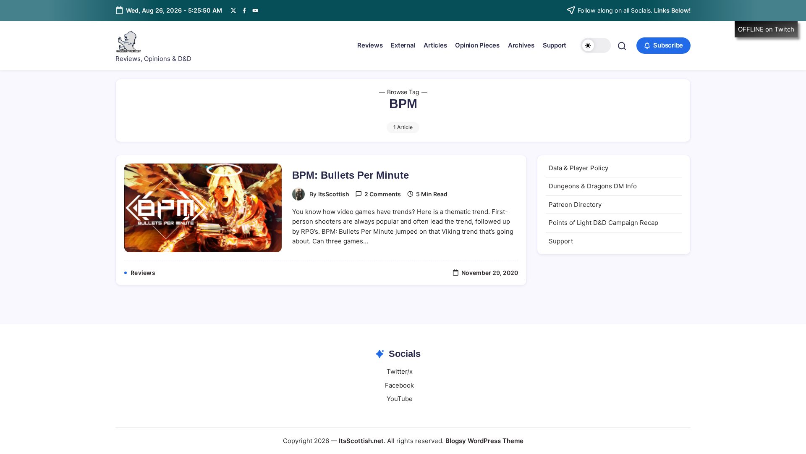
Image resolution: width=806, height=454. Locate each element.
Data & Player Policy (578, 168)
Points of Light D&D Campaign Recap (603, 223)
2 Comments (382, 194)
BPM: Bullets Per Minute (350, 175)
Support (561, 241)
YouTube (400, 399)
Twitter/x (400, 371)
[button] (596, 45)
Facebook (399, 385)
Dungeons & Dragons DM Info (593, 186)
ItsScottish (333, 194)
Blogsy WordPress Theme (484, 441)
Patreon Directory (575, 205)
